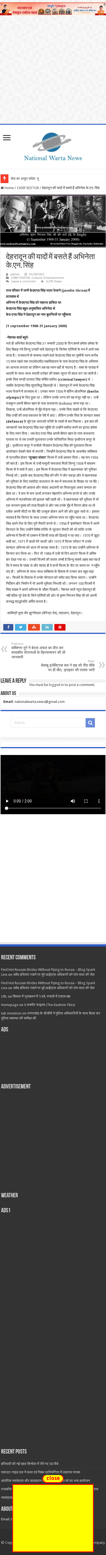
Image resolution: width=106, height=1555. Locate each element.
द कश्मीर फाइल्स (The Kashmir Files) (49, 1005)
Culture (37, 278)
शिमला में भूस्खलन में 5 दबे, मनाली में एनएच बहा (41, 996)
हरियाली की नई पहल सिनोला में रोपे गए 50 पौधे (29, 1464)
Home (9, 188)
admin (15, 274)
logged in (56, 685)
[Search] (90, 722)
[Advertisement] (53, 883)
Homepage (9, 1005)
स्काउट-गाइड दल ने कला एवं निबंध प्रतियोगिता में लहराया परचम (40, 1472)
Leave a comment (23, 281)
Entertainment (53, 278)
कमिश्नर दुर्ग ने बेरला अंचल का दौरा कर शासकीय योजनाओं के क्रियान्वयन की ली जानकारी (38, 650)
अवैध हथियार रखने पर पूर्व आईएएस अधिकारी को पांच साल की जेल (54, 974)
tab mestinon (11, 1013)
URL (4, 996)
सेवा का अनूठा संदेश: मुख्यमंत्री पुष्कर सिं (36, 179)
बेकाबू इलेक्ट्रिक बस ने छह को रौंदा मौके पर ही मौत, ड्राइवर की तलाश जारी (68, 665)
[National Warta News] (53, 145)
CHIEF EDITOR (28, 188)
